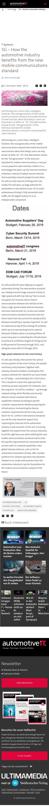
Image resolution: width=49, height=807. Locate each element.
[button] (3, 609)
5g (26, 502)
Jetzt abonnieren (24, 682)
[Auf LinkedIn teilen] (45, 86)
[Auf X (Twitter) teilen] (41, 86)
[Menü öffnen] (4, 4)
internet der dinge (11, 506)
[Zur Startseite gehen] (19, 4)
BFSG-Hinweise (37, 789)
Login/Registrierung (46, 4)
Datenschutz (12, 789)
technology (8, 510)
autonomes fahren (32, 506)
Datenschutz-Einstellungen (13, 792)
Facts (37, 792)
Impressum (24, 789)
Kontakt (30, 792)
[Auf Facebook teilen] (37, 86)
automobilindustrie (12, 502)
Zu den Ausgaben (24, 755)
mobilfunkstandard (26, 510)
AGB (3, 789)
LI (31, 766)
